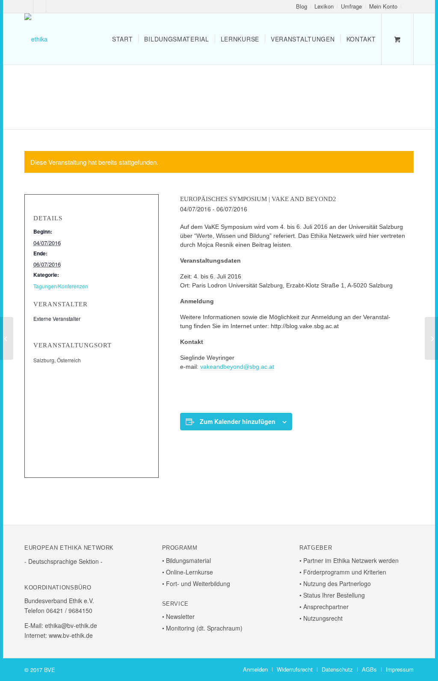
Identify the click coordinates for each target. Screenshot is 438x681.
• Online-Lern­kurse (187, 572)
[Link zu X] (39, 6)
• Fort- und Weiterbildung (196, 583)
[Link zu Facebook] (27, 6)
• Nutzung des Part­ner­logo (335, 583)
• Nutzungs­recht (321, 618)
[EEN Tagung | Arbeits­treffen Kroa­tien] (6, 338)
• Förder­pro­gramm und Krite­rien (342, 572)
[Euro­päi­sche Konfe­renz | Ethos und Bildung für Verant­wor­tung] (431, 338)
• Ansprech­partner (324, 606)
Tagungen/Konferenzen (60, 286)
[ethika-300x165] (35, 39)
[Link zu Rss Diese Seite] (52, 6)
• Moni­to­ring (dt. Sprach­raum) (202, 628)
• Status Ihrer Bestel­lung (332, 595)
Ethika (319, 235)
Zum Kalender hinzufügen (237, 421)
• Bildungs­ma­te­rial (186, 560)
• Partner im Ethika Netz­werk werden (349, 560)
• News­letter (178, 616)
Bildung (259, 235)
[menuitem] (302, 6)
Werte (204, 235)
